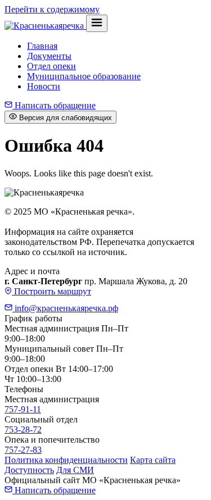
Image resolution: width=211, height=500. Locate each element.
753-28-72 (23, 429)
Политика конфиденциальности (66, 460)
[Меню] (96, 23)
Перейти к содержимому (52, 9)
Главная (42, 46)
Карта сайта (153, 460)
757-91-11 (23, 409)
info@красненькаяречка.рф (65, 308)
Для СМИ (75, 470)
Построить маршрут (51, 291)
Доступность (29, 470)
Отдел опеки (51, 66)
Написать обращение (54, 105)
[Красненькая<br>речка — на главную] (45, 25)
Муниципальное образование (84, 76)
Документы (49, 56)
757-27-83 (23, 449)
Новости (43, 86)
